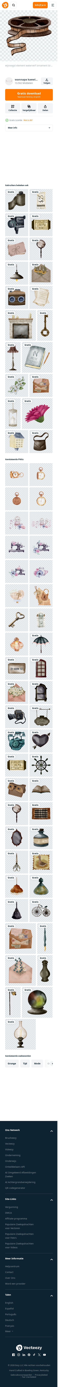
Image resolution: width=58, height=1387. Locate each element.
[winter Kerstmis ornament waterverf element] (20, 444)
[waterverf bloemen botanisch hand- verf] (20, 596)
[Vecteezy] (5, 5)
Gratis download (29, 94)
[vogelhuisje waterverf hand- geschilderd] (16, 624)
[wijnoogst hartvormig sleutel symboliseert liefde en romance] (16, 972)
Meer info (12, 125)
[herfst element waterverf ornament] (16, 343)
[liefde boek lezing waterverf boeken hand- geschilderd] (16, 416)
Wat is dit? (28, 120)
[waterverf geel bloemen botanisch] (16, 536)
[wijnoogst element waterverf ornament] (16, 198)
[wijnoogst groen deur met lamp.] (16, 996)
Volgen (47, 83)
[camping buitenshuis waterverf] (16, 222)
